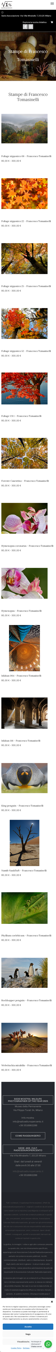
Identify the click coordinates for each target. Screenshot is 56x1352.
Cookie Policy (16, 1348)
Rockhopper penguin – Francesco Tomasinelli (26, 1000)
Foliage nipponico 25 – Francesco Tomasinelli (26, 286)
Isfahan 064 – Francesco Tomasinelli (21, 675)
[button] (52, 1301)
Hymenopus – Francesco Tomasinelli (21, 610)
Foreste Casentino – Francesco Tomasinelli (25, 480)
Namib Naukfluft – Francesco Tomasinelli (24, 870)
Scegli (28, 148)
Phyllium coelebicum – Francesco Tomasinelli (26, 935)
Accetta (28, 1327)
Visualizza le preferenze (28, 1342)
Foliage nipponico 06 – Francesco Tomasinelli (26, 156)
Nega (28, 1334)
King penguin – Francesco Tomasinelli (22, 805)
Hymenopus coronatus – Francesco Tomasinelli (27, 545)
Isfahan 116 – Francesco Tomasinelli (20, 740)
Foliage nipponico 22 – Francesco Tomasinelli (26, 221)
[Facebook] (25, 26)
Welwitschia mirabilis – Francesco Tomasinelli (26, 1065)
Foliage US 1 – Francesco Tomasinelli (21, 416)
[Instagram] (30, 26)
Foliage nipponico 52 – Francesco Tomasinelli (26, 351)
